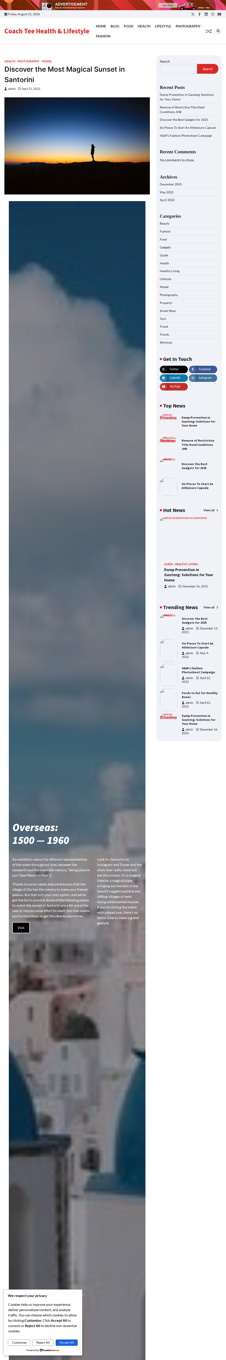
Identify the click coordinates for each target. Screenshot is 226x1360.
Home (101, 26)
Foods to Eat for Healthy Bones (200, 670)
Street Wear (168, 311)
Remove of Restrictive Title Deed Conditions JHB (198, 444)
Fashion (103, 36)
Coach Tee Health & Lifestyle (46, 31)
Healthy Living (169, 271)
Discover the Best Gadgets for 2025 (184, 119)
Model (164, 287)
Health (144, 26)
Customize (19, 1342)
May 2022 (166, 192)
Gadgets (165, 247)
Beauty (164, 223)
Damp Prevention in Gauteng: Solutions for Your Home (198, 421)
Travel (46, 61)
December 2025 (171, 184)
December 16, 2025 (195, 586)
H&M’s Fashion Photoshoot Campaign (186, 135)
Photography (188, 26)
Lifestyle (163, 26)
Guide (164, 255)
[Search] (218, 31)
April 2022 (167, 200)
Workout (166, 342)
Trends (164, 334)
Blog (115, 26)
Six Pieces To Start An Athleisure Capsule (188, 127)
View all (209, 510)
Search (165, 61)
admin (12, 88)
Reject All (43, 1342)
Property (166, 303)
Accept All (67, 1342)
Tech (163, 319)
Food (128, 26)
